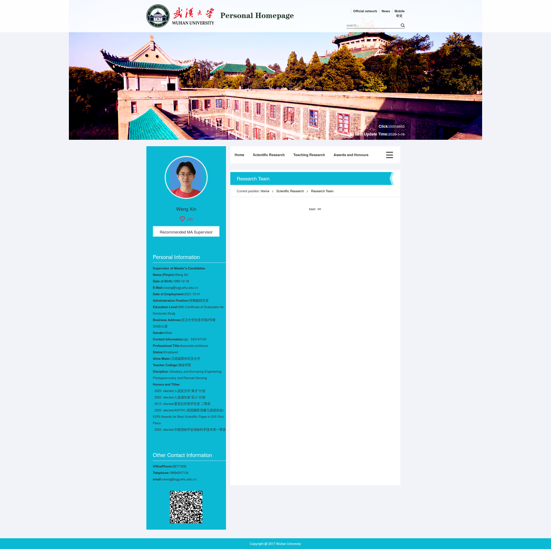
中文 (399, 15)
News (386, 11)
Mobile (400, 11)
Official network (365, 11)
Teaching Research (309, 154)
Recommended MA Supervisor (186, 232)
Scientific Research (269, 154)
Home (239, 154)
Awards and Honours (351, 154)
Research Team (322, 191)
